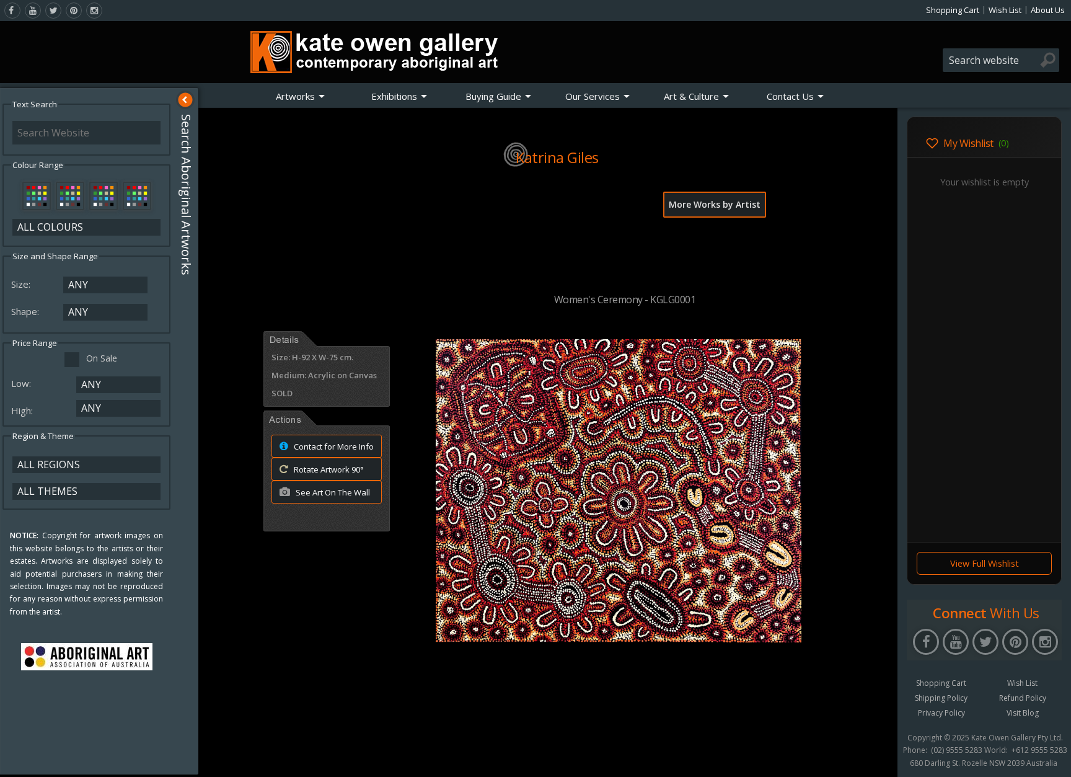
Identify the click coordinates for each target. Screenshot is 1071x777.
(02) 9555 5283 (956, 750)
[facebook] (12, 10)
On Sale (101, 358)
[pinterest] (74, 10)
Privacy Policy (941, 713)
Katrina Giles (557, 157)
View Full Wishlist (984, 563)
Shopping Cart (952, 10)
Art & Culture (691, 96)
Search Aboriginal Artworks (186, 194)
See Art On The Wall (332, 492)
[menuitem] (300, 96)
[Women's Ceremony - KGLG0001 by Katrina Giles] (618, 639)
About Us (1048, 10)
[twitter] (53, 10)
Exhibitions (394, 96)
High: (23, 410)
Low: (22, 383)
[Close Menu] (185, 100)
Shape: (26, 311)
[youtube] (33, 10)
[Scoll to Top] (878, 757)
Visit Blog (1023, 713)
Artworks (295, 96)
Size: (22, 284)
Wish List (1005, 10)
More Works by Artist (714, 204)
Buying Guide (493, 96)
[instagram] (94, 10)
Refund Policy (1022, 698)
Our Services (592, 96)
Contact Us (790, 96)
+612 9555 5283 (1039, 750)
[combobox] (1001, 60)
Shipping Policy (941, 698)
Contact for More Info (333, 446)
